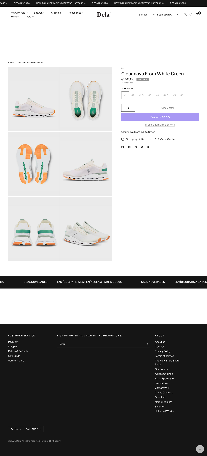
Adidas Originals (164, 373)
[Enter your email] (147, 344)
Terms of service (164, 356)
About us (160, 341)
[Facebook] (123, 147)
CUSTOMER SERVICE (21, 335)
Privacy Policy (163, 351)
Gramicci (160, 397)
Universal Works (164, 411)
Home (11, 62)
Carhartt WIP (162, 387)
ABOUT (159, 335)
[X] (130, 147)
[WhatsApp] (143, 147)
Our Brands (161, 369)
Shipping (13, 346)
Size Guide (14, 356)
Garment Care (16, 360)
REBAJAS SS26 (18, 3)
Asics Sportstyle (164, 378)
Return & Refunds (18, 351)
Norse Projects (163, 401)
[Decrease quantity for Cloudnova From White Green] (123, 107)
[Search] (191, 14)
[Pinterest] (136, 147)
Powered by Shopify (51, 441)
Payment (13, 341)
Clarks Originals (164, 392)
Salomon (160, 406)
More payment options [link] (160, 124)
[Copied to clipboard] (149, 147)
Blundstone (161, 383)
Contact (159, 346)
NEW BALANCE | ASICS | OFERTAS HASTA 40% (57, 3)
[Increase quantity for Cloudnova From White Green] (132, 107)
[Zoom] (53, 74)
